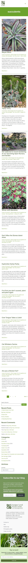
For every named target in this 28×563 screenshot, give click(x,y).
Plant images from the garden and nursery (10, 454)
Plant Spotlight (9, 56)
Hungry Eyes (4, 414)
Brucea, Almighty (5, 416)
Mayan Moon (6, 52)
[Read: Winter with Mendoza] (14, 192)
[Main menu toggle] (25, 3)
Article (2, 439)
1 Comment (4, 110)
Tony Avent (3, 432)
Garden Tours (4, 447)
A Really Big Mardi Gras (6, 418)
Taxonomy (3, 458)
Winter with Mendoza (10, 210)
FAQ (4, 524)
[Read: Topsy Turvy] (14, 91)
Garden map (6, 526)
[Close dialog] (26, 534)
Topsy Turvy (6, 108)
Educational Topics (5, 443)
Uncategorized (4, 460)
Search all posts (4, 402)
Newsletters (4, 450)
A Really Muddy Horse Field (7, 410)
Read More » (4, 71)
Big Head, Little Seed (5, 412)
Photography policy (8, 529)
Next (25, 396)
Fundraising (4, 445)
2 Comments (5, 157)
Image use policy (7, 531)
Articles (3, 441)
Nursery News (4, 452)
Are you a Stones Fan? (10, 371)
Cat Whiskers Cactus (9, 344)
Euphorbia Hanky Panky (10, 264)
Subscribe (20, 495)
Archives (3, 467)
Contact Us (6, 522)
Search (24, 404)
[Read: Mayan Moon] (14, 35)
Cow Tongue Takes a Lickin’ (12, 318)
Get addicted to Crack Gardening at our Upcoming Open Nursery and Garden (14, 153)
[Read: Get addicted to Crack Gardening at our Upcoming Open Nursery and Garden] (14, 141)
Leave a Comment (6, 54)
